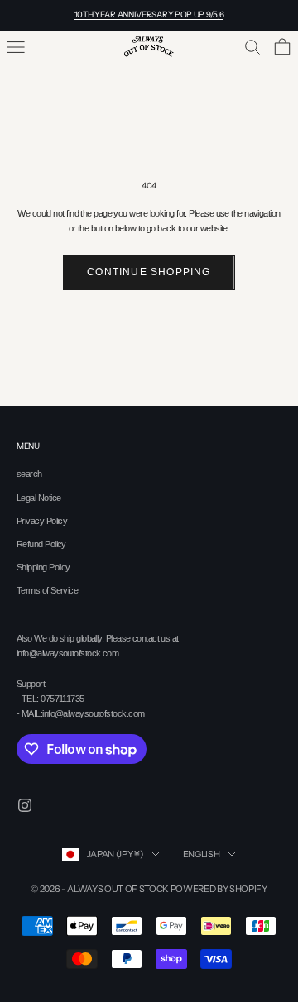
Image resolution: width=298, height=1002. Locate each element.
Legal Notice (38, 498)
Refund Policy (41, 544)
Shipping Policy (43, 567)
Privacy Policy (42, 521)
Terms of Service (47, 590)
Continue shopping (148, 272)
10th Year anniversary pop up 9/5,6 (149, 14)
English (201, 854)
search (29, 474)
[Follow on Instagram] (25, 805)
